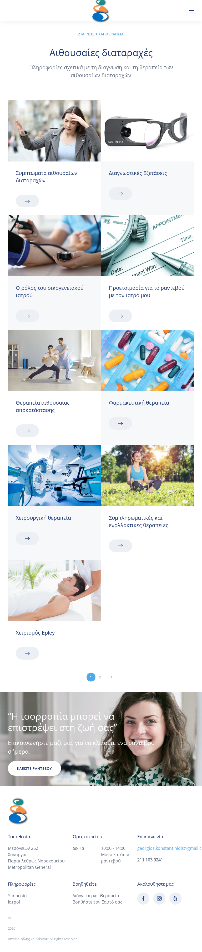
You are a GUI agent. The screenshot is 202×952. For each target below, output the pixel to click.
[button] (191, 10)
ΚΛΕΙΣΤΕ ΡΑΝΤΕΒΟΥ (34, 768)
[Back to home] (101, 10)
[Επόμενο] (110, 677)
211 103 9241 (150, 860)
